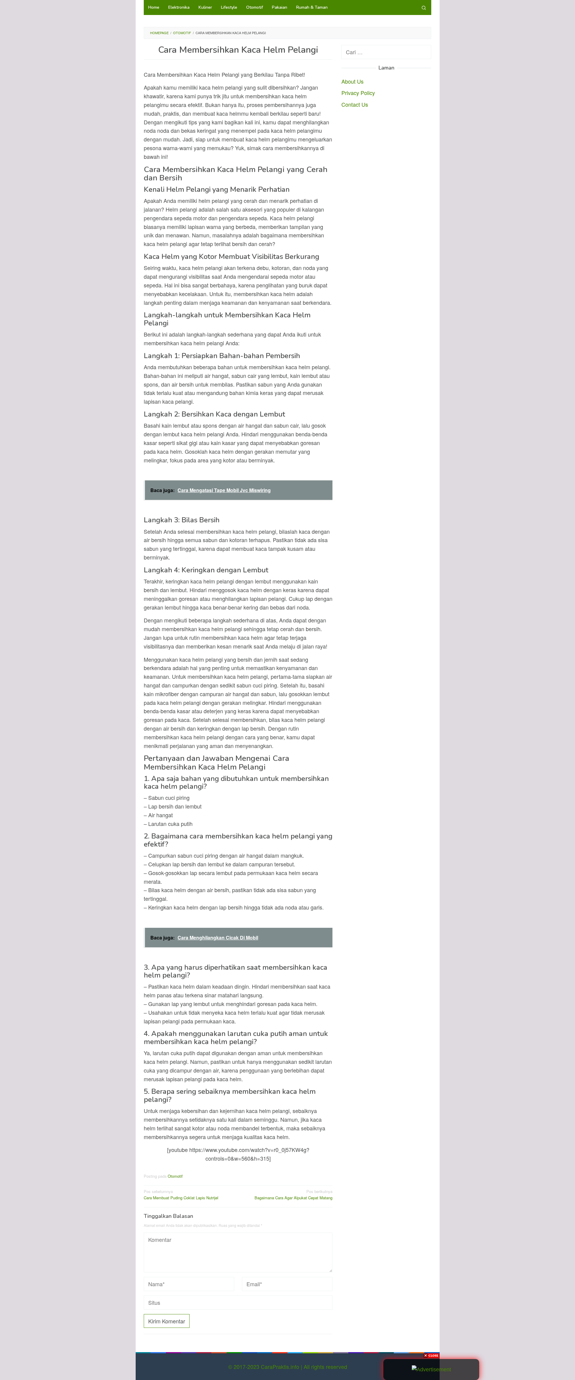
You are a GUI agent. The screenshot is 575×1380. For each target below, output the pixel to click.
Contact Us (354, 104)
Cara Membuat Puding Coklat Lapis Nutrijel (181, 1194)
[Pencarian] (423, 7)
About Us (352, 81)
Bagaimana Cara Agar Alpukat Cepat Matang (293, 1194)
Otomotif (175, 1176)
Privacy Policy (358, 92)
